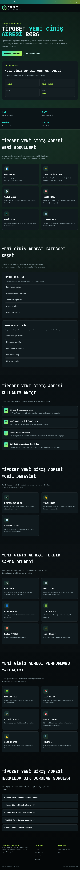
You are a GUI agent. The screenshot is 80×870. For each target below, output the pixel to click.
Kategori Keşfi (39, 856)
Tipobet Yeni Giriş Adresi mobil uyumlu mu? (21, 797)
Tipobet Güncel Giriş (12, 53)
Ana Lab (37, 849)
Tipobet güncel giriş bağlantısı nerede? (20, 805)
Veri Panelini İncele (32, 53)
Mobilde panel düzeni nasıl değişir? (18, 828)
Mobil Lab (37, 859)
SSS (59, 852)
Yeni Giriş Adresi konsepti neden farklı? (20, 820)
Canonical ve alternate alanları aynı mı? (20, 812)
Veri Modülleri (39, 852)
